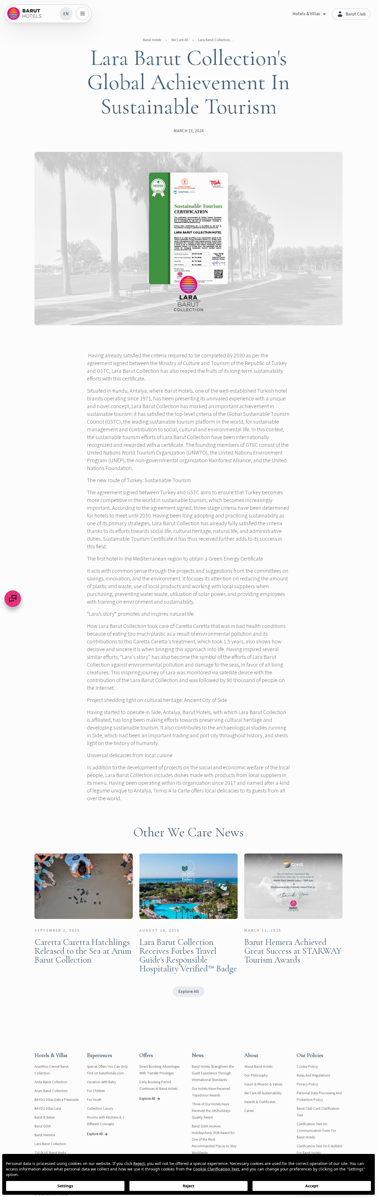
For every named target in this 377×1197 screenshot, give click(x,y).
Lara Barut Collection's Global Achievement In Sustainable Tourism (216, 40)
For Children (96, 1090)
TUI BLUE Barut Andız (50, 1152)
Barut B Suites (44, 1117)
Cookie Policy (307, 1066)
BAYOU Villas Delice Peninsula (56, 1099)
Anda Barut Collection (50, 1082)
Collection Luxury (100, 1108)
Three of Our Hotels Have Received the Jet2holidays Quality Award (211, 1111)
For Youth (94, 1099)
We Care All (179, 40)
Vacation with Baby (101, 1082)
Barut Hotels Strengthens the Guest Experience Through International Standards (213, 1073)
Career (249, 1110)
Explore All (188, 992)
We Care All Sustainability (263, 1093)
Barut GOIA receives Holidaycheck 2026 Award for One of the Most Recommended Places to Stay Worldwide (214, 1139)
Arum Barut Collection (51, 1090)
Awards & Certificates (259, 1102)
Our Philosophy (256, 1075)
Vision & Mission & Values (263, 1084)
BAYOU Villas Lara (47, 1108)
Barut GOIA (42, 1126)
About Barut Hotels (258, 1066)
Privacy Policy (307, 1084)
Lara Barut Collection (50, 1143)
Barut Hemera (44, 1135)
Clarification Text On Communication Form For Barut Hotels (316, 1131)
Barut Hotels (152, 40)
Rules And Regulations (313, 1075)
